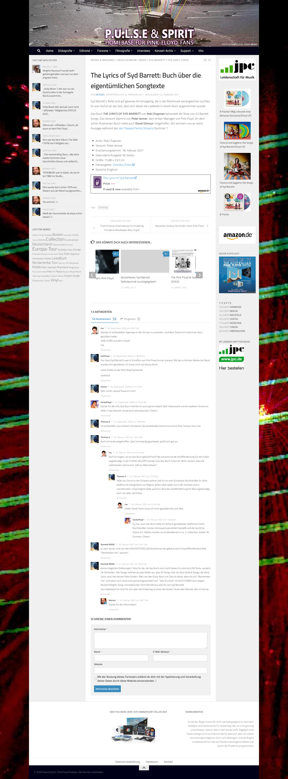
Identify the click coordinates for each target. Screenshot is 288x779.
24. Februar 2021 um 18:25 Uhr (132, 564)
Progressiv (74, 267)
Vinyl (54, 280)
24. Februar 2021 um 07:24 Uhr (145, 504)
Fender (77, 250)
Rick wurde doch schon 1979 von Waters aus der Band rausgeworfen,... (62, 189)
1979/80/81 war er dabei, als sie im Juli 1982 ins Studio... (61, 174)
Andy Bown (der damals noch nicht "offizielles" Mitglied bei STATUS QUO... (61, 110)
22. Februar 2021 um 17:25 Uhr (144, 476)
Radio (44, 271)
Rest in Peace (54, 271)
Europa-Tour (44, 248)
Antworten (106, 350)
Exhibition (63, 250)
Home (49, 51)
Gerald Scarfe (53, 254)
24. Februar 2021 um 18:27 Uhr (134, 600)
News (142, 60)
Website (98, 664)
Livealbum (59, 258)
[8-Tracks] (237, 210)
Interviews (143, 51)
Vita (201, 51)
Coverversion (72, 240)
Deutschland (42, 244)
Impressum (152, 762)
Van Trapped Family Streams (136, 128)
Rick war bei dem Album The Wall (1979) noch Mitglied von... (60, 141)
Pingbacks (132, 319)
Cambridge (103, 207)
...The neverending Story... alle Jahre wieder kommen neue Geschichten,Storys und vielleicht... (61, 157)
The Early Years (178, 60)
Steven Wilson (58, 276)
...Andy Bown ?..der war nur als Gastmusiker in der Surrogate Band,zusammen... (58, 92)
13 (209, 60)
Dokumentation (59, 244)
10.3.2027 (230, 307)
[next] (199, 275)
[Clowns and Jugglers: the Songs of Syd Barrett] (237, 179)
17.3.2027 (230, 323)
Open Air (61, 263)
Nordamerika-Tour (45, 262)
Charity (75, 235)
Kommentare (106, 319)
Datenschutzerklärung (127, 762)
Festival (36, 254)
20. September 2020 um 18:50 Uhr (129, 356)
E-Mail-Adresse (161, 651)
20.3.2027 (232, 331)
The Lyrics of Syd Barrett (118, 178)
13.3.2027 (228, 311)
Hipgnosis (75, 254)
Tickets (47, 280)
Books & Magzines (103, 60)
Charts (34, 240)
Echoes (70, 244)
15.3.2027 (228, 319)
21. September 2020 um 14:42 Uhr (131, 402)
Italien (47, 258)
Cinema (42, 240)
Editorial (85, 51)
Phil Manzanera (72, 263)
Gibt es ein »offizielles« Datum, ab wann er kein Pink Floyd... (60, 126)
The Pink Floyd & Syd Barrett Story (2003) (191, 279)
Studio (76, 276)
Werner (100, 94)
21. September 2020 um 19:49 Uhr (130, 421)
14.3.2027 (230, 315)
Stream (68, 276)
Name (98, 651)
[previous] (92, 275)
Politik (36, 267)
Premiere (62, 267)
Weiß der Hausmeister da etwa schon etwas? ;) (62, 215)
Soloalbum (46, 276)
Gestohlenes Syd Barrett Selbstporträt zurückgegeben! (138, 279)
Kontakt (168, 762)
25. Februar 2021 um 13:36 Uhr (161, 519)
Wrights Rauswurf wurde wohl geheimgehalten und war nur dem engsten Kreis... (60, 74)
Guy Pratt (64, 254)
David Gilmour (126, 60)
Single (38, 276)
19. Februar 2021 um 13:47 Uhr (128, 437)
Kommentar (100, 629)
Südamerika (37, 280)
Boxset (57, 234)
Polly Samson (48, 267)
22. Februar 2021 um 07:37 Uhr (129, 452)
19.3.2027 (228, 327)
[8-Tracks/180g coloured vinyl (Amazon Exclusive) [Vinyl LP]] (237, 107)
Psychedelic (37, 271)
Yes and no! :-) (50, 202)
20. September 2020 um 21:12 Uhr (126, 386)
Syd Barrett (157, 60)
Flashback (44, 254)
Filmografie (123, 51)
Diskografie (65, 51)
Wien (61, 280)
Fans (70, 249)
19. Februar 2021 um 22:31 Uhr (132, 544)
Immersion (38, 258)
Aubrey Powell (38, 235)
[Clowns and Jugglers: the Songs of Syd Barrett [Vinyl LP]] (237, 139)
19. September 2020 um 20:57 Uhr (123, 328)
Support (185, 51)
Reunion (66, 271)
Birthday (48, 235)
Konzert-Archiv (164, 51)
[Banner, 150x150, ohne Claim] (231, 369)
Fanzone (102, 51)
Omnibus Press (122, 164)
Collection (55, 239)
